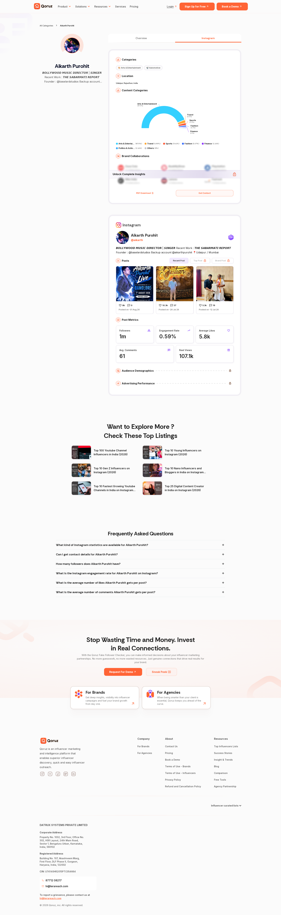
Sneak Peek (159, 672)
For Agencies (144, 753)
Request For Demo (121, 672)
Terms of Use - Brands (178, 766)
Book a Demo (230, 6)
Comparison (221, 773)
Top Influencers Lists (226, 746)
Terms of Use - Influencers (180, 773)
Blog (216, 766)
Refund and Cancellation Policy (183, 786)
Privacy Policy (173, 779)
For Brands (143, 746)
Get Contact (205, 193)
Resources (100, 6)
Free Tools (220, 779)
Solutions (81, 6)
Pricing (134, 6)
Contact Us (171, 746)
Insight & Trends (223, 759)
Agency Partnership (225, 786)
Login (170, 6)
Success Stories (223, 753)
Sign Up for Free (195, 6)
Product (62, 6)
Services (120, 6)
